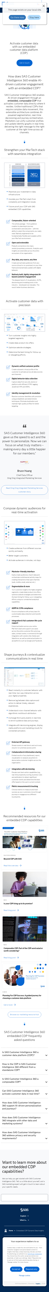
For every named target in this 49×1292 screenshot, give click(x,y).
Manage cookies (24, 1275)
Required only (31, 1269)
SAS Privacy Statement (35, 1254)
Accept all (16, 1269)
